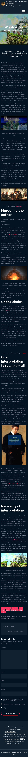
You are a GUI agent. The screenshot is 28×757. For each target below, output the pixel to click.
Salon (24, 353)
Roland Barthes (13, 234)
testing (23, 741)
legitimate (7, 310)
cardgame (16, 727)
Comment (12, 618)
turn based (13, 743)
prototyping (6, 739)
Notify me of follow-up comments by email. (14, 704)
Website (3, 689)
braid (20, 608)
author (3, 608)
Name (3, 672)
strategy (17, 741)
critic (3, 610)
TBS (20, 741)
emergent (18, 729)
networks (12, 736)
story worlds (7, 741)
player (24, 736)
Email (3, 680)
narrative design (6, 736)
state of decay (16, 739)
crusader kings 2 (10, 729)
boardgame (8, 727)
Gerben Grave (6, 616)
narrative (22, 734)
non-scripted (17, 736)
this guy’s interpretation (14, 483)
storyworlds (12, 741)
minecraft (16, 734)
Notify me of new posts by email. (11, 708)
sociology (11, 739)
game (7, 610)
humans (11, 734)
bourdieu (15, 608)
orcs (21, 736)
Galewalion (18, 206)
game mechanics (20, 731)
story (21, 610)
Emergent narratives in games (15, 631)
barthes (9, 608)
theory (3, 612)
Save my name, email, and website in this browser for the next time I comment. (13, 700)
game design (10, 731)
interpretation (14, 610)
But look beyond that (16, 539)
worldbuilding (19, 743)
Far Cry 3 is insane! (9, 626)
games (6, 734)
